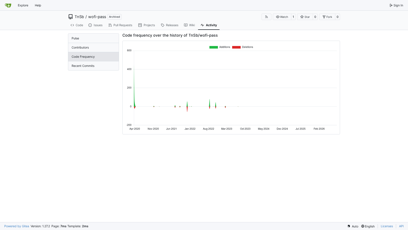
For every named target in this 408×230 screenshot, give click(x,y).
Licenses (387, 226)
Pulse (75, 38)
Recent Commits (83, 66)
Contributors (80, 47)
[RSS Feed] (266, 17)
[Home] (8, 5)
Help (38, 5)
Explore (23, 5)
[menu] (352, 226)
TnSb (79, 17)
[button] (282, 17)
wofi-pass (97, 17)
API (401, 226)
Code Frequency (83, 56)
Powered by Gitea (16, 226)
